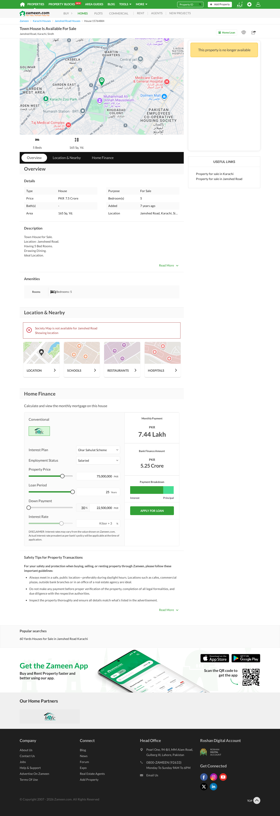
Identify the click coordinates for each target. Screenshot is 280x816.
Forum (84, 762)
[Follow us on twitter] (205, 790)
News (84, 756)
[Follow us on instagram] (214, 780)
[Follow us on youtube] (224, 780)
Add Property (89, 779)
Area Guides (94, 4)
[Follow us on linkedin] (214, 790)
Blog (111, 4)
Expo (83, 768)
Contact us (27, 756)
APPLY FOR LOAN (152, 510)
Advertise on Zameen (34, 773)
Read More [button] (166, 265)
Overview (34, 157)
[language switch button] (239, 4)
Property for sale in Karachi (215, 174)
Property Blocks (64, 4)
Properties (35, 4)
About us (26, 750)
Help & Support (30, 768)
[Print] (244, 32)
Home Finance (103, 157)
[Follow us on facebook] (205, 780)
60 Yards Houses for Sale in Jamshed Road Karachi (54, 639)
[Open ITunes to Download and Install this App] (215, 661)
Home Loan (228, 32)
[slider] (62, 476)
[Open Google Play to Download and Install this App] (245, 661)
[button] (98, 450)
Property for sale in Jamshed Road (219, 179)
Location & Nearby (67, 157)
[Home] (22, 4)
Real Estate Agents (92, 773)
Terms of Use (29, 779)
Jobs (23, 762)
